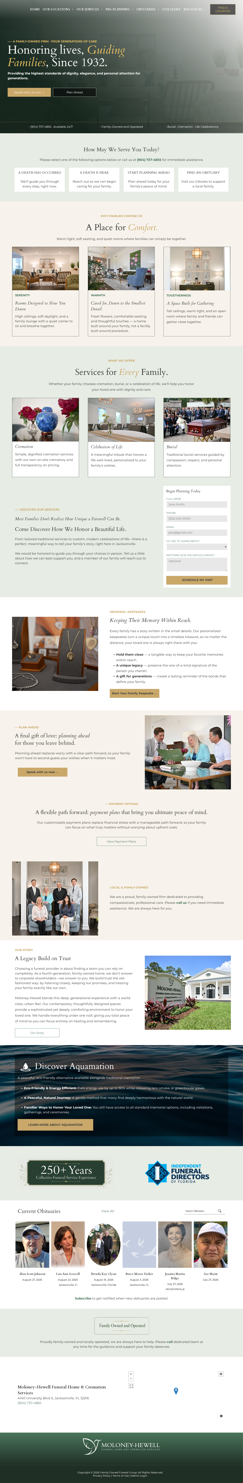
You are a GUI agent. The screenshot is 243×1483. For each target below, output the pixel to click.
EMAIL (170, 527)
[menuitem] (35, 9)
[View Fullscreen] (131, 1385)
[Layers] (221, 1374)
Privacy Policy (101, 1475)
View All (107, 1211)
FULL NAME (173, 498)
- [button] (131, 1378)
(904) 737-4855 (40, 126)
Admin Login (139, 1475)
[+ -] (175, 1395)
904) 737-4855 (30, 1403)
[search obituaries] (220, 1211)
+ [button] (131, 1374)
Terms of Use (121, 1475)
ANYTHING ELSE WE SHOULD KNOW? (190, 555)
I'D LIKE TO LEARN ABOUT (182, 541)
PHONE (171, 513)
